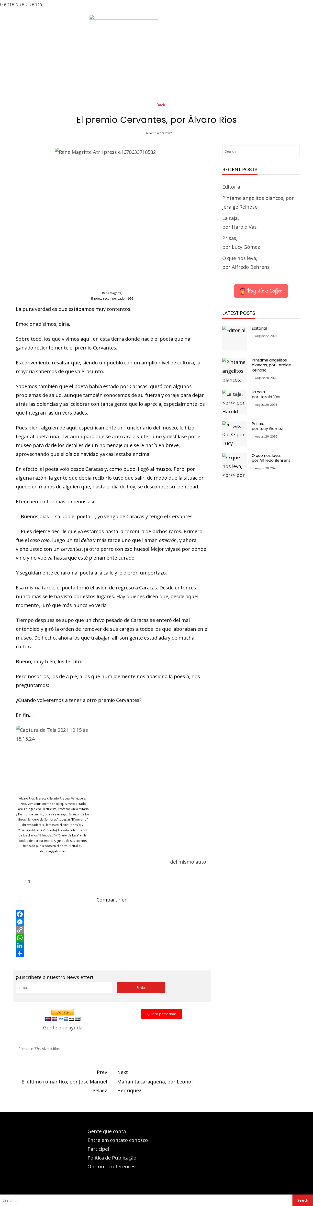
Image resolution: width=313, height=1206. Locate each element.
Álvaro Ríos (51, 1048)
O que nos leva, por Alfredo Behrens (271, 458)
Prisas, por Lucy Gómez (267, 426)
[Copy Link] (112, 930)
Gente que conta (107, 1131)
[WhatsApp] (112, 938)
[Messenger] (112, 922)
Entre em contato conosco (118, 1140)
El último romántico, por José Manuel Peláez (64, 1081)
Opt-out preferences (111, 1166)
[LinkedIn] (112, 945)
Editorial (231, 186)
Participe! (98, 1149)
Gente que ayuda (62, 1027)
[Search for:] (261, 151)
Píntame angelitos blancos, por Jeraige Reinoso (271, 365)
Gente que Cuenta (21, 4)
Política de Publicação (112, 1157)
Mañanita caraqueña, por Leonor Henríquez (155, 1081)
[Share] (112, 953)
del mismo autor (189, 861)
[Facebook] (112, 914)
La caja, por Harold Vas (266, 394)
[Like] (20, 881)
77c (37, 1048)
